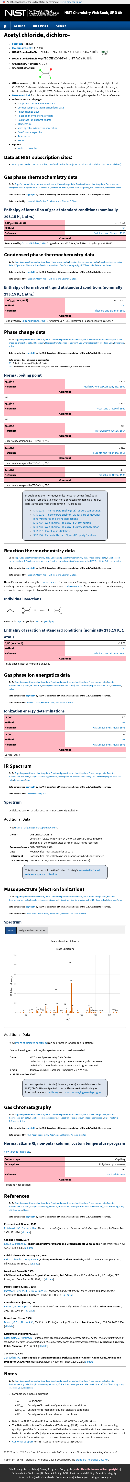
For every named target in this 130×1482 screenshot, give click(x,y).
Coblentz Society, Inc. (36, 793)
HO (20, 621)
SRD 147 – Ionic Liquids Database (52, 531)
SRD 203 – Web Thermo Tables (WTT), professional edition (66, 527)
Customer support (22, 1441)
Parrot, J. (9, 1290)
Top (16, 184)
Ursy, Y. (33, 1290)
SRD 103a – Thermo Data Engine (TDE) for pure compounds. (67, 510)
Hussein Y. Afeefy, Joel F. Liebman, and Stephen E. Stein (52, 201)
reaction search (49, 582)
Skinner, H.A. (29, 1228)
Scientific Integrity (106, 1473)
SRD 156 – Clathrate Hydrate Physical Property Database (64, 535)
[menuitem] (5, 25)
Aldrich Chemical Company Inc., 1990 (104, 386)
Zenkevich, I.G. (12, 1357)
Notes (21, 140)
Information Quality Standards (36, 1477)
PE (123, 722)
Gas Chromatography (30, 132)
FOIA (65, 1473)
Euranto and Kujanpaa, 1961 (109, 452)
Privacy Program (48, 1469)
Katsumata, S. (12, 1337)
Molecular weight (22, 48)
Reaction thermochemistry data (35, 115)
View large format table (17, 1151)
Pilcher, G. (20, 1243)
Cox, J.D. (9, 1243)
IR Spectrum (24, 124)
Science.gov (81, 1477)
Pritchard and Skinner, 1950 (109, 233)
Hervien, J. (22, 1290)
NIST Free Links (97, 187)
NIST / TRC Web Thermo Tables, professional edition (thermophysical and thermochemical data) (66, 164)
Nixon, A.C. (27, 1322)
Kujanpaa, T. (24, 1306)
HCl (38, 621)
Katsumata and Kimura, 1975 (109, 727)
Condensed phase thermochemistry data (41, 107)
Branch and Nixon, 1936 (112, 475)
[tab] (10, 930)
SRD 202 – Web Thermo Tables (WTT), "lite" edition (62, 522)
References (24, 136)
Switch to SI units (27, 148)
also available (74, 586)
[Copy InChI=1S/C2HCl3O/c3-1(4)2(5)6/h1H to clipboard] (96, 52)
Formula (17, 43)
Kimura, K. (26, 1337)
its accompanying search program (83, 1092)
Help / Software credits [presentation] (32, 930)
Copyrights (66, 1469)
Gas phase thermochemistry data (36, 103)
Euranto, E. (10, 1306)
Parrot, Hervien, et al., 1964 (110, 430)
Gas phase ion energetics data (34, 119)
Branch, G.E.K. (12, 1322)
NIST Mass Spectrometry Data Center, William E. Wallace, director (56, 913)
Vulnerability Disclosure (26, 1473)
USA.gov (94, 1477)
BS (10, 363)
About (60, 26)
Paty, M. (42, 1290)
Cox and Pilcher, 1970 (33, 243)
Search (18, 26)
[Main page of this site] (5, 25)
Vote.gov (106, 1477)
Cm (123, 228)
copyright (30, 194)
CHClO (48, 621)
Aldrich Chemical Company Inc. (21, 1259)
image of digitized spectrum (31, 1042)
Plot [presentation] (10, 930)
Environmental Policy (82, 1473)
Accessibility (31, 1469)
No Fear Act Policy (51, 1473)
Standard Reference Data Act (92, 1459)
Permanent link (21, 95)
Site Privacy (15, 1469)
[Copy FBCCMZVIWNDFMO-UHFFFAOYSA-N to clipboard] (91, 59)
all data (26, 1232)
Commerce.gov (64, 1477)
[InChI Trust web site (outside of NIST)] (105, 54)
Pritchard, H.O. (12, 1228)
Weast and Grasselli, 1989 (110, 408)
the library (52, 1092)
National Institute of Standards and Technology (32, 13)
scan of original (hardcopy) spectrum (36, 827)
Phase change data (28, 111)
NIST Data (39, 26)
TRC (10, 366)
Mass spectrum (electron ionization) (38, 128)
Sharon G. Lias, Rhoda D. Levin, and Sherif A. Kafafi (50, 702)
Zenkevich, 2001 (116, 1174)
